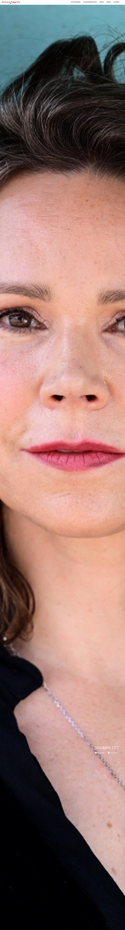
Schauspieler (76, 2)
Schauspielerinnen (90, 2)
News (102, 2)
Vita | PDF (113, 753)
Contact (116, 2)
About (109, 2)
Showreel (100, 753)
